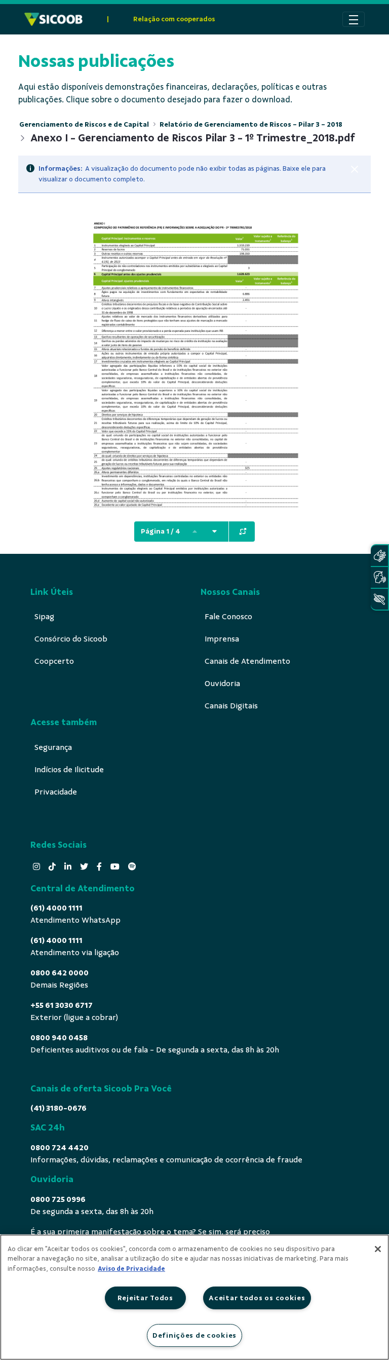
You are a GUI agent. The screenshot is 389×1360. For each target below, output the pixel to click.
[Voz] (379, 577)
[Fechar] (354, 169)
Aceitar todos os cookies (257, 1298)
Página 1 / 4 (160, 531)
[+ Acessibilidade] (379, 599)
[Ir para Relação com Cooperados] (53, 19)
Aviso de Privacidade (131, 1268)
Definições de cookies (194, 1335)
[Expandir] (242, 531)
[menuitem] (44, 617)
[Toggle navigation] (353, 19)
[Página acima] (194, 531)
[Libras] (379, 555)
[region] (194, 1297)
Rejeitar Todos (145, 1298)
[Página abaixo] (214, 531)
